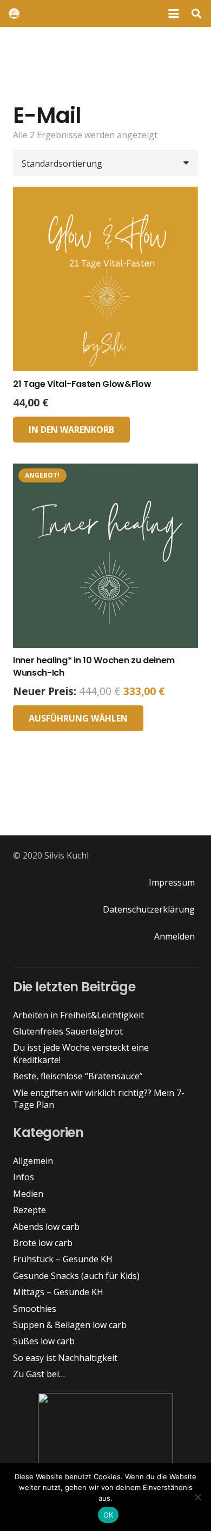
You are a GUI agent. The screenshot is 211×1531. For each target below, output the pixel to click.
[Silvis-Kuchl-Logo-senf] (14, 13)
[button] (173, 13)
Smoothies (34, 1309)
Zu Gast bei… (39, 1374)
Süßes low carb (44, 1341)
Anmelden (174, 936)
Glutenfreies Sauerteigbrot (68, 1031)
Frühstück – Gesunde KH (63, 1259)
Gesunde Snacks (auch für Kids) (76, 1276)
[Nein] (197, 1497)
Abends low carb (46, 1227)
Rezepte (29, 1210)
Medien (28, 1194)
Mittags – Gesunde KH (58, 1292)
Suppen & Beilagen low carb (70, 1325)
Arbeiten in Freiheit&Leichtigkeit (78, 1015)
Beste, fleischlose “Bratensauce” (78, 1076)
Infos (23, 1177)
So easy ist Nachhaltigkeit (65, 1358)
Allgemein (33, 1161)
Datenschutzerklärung (149, 909)
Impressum (172, 882)
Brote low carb (42, 1243)
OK (108, 1514)
